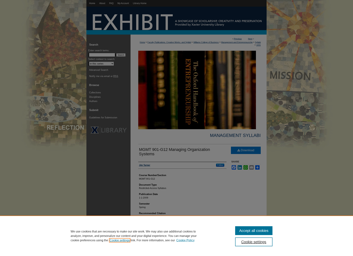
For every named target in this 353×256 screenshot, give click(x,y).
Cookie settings (120, 240)
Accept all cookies (253, 231)
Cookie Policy (185, 240)
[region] (176, 236)
